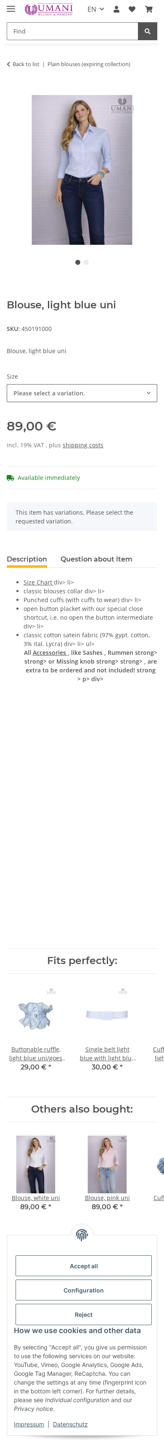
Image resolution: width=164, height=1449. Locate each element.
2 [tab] (86, 262)
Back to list (26, 64)
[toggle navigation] (11, 5)
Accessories (50, 653)
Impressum (29, 1424)
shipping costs (83, 445)
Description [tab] (27, 559)
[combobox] (82, 393)
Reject (84, 1314)
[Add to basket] (13, 90)
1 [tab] (77, 262)
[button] (116, 9)
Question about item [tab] (96, 559)
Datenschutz (70, 1424)
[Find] (147, 31)
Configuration (83, 1290)
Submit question (82, 926)
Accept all (84, 1265)
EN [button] (91, 9)
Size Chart (39, 582)
